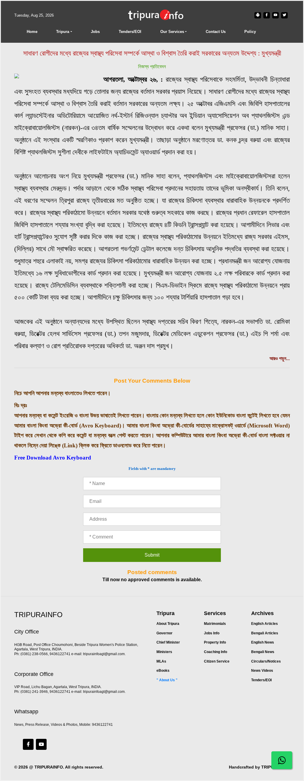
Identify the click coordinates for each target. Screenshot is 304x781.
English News (262, 642)
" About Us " (167, 680)
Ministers (164, 652)
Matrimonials (215, 624)
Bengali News (262, 652)
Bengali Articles (264, 633)
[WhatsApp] (281, 760)
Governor (164, 633)
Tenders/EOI (130, 31)
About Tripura (167, 624)
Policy (250, 31)
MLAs (161, 661)
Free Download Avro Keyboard (52, 457)
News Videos (262, 670)
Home (32, 31)
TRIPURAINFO (48, 767)
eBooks (163, 670)
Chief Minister (168, 642)
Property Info (215, 642)
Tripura (62, 31)
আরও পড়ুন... (280, 358)
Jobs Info (211, 633)
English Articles (264, 624)
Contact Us (216, 31)
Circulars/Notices (266, 661)
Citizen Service (216, 661)
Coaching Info (215, 652)
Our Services (172, 31)
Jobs (95, 31)
